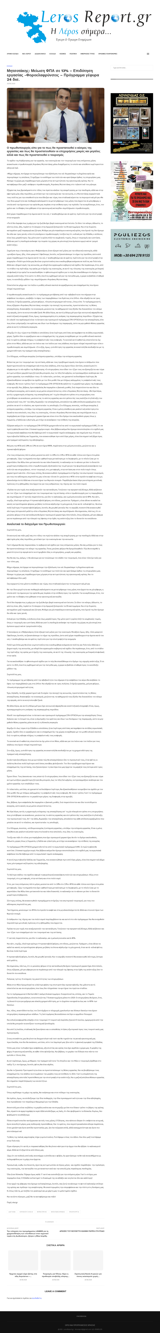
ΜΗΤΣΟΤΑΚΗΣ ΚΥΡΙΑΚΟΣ (58, 1212)
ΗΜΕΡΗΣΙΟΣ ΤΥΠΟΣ (87, 54)
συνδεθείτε (37, 1298)
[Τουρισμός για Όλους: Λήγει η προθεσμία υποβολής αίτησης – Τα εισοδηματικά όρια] (56, 1260)
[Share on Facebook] (59, 1222)
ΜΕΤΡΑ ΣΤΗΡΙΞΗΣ (42, 1212)
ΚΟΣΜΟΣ (63, 54)
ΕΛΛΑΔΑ (53, 54)
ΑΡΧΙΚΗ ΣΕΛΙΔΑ (12, 54)
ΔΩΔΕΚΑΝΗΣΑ (40, 54)
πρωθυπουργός (74, 1212)
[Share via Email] (67, 1222)
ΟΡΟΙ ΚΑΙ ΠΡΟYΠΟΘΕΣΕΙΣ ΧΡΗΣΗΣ (80, 1325)
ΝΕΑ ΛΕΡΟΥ (26, 54)
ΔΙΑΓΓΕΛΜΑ (11, 1212)
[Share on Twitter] (62, 1222)
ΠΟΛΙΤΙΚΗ (73, 54)
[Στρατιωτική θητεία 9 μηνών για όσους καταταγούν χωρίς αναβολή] (88, 1260)
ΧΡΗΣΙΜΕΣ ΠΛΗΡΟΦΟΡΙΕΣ (107, 54)
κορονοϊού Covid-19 (26, 1212)
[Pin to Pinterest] (64, 1222)
